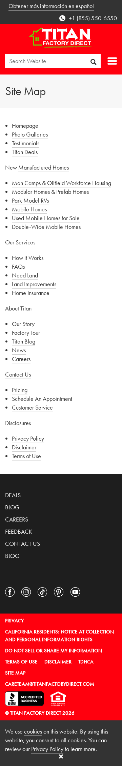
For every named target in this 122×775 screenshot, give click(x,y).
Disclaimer (24, 447)
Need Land (25, 275)
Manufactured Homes (43, 167)
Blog (12, 507)
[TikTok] (42, 592)
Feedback (18, 531)
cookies (33, 731)
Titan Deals (25, 152)
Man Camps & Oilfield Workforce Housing (61, 183)
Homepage (25, 125)
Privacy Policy (28, 438)
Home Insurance (30, 293)
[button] (112, 61)
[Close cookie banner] (61, 756)
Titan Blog (23, 341)
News (19, 350)
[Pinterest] (58, 592)
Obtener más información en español (51, 6)
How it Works (27, 258)
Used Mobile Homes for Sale (46, 218)
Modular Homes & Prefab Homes (50, 192)
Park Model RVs (30, 200)
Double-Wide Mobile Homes (46, 227)
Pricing (19, 390)
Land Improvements (34, 284)
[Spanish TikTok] (91, 592)
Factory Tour (26, 332)
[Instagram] (26, 592)
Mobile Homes (29, 209)
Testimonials (25, 143)
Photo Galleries (30, 134)
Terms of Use (26, 456)
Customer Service (32, 407)
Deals (13, 495)
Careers (21, 359)
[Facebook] (10, 592)
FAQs (18, 266)
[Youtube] (75, 592)
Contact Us (18, 374)
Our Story (23, 324)
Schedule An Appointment (42, 399)
